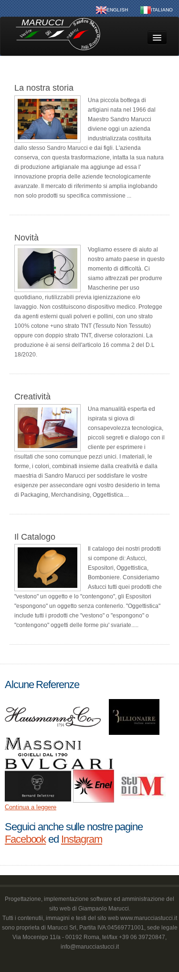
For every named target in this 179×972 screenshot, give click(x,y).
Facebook (25, 839)
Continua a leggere (30, 807)
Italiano (162, 9)
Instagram (81, 839)
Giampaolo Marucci (103, 908)
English (117, 9)
